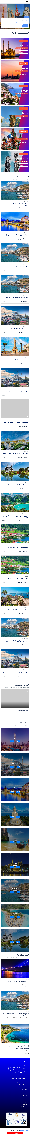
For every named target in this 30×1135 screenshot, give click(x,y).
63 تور (18, 766)
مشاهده (27, 986)
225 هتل (12, 766)
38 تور (18, 817)
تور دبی (25, 1102)
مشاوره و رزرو (23, 52)
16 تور (18, 867)
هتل (26, 1099)
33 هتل (12, 917)
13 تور (18, 942)
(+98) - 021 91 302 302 (14, 1068)
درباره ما (25, 1093)
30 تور (18, 741)
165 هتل (12, 817)
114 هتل (12, 842)
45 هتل (12, 892)
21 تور (18, 892)
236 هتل (12, 741)
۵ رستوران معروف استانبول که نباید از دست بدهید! (16, 981)
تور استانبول (24, 1106)
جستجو (25, 25)
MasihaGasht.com (24, 1130)
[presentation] (14, 717)
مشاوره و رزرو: (15, 1133)
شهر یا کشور (21, 20)
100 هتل (12, 867)
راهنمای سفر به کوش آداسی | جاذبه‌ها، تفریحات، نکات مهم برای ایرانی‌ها (15, 1014)
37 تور (18, 791)
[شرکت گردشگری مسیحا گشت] (2, 2)
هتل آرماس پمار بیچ (23, 710)
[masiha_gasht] (23, 1084)
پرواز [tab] (21, 17)
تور (26, 1097)
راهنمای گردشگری (25, 979)
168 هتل (12, 791)
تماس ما (25, 1095)
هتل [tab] (17, 17)
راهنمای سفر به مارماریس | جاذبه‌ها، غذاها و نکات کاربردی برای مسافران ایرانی (16, 1047)
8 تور (18, 917)
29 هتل (12, 942)
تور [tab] (26, 17)
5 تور (18, 842)
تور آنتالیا (25, 1104)
